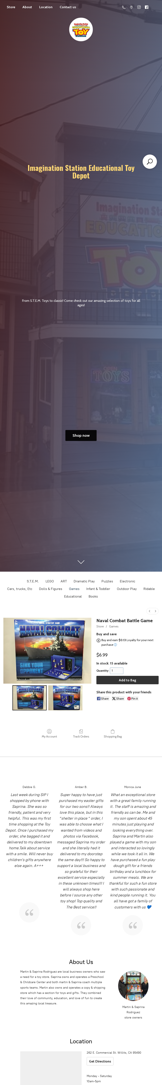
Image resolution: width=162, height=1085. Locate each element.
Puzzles (107, 581)
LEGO (50, 581)
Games (74, 589)
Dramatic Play (84, 581)
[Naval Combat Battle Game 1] (65, 698)
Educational (73, 596)
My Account (49, 736)
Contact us (68, 7)
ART (64, 581)
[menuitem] (150, 611)
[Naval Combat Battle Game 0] (29, 698)
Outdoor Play (127, 589)
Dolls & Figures (50, 589)
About (27, 7)
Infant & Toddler (98, 589)
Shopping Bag (113, 736)
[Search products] (150, 161)
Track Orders (81, 736)
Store (11, 7)
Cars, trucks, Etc (19, 589)
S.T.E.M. (33, 581)
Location (46, 7)
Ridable (149, 589)
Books (93, 596)
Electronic (127, 581)
